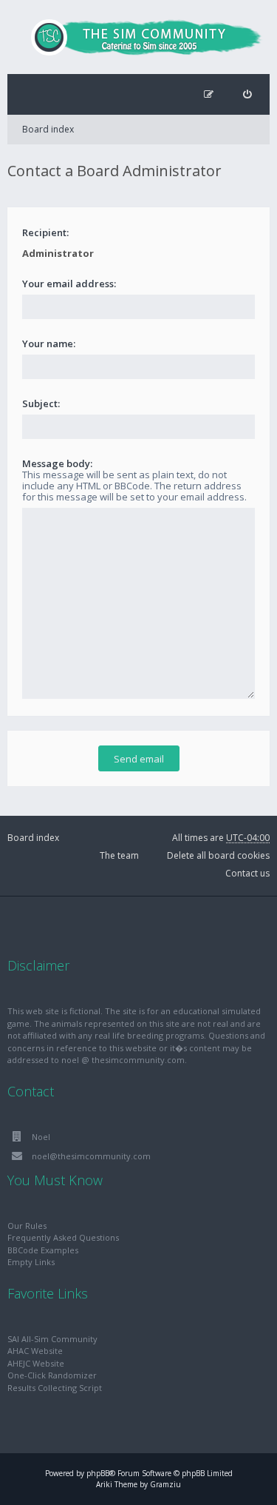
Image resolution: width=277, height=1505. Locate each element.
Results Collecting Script (54, 1387)
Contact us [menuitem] (247, 873)
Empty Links (31, 1261)
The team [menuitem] (119, 855)
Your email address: (69, 283)
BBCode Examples (42, 1250)
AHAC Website (35, 1350)
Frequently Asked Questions (63, 1237)
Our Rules (27, 1225)
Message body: (57, 463)
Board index (48, 129)
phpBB (97, 1473)
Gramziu (165, 1484)
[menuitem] (247, 94)
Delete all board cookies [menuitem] (218, 855)
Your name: (48, 343)
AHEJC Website (35, 1363)
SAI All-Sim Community (52, 1338)
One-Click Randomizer (52, 1375)
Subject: (41, 403)
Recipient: (45, 232)
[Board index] (138, 37)
